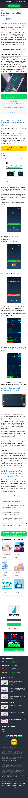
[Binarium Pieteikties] (19, 584)
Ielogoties (16, 783)
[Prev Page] (2, 598)
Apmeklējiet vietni (14, 619)
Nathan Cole (9, 19)
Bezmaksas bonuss (14, 628)
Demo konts (9, 787)
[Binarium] (14, 616)
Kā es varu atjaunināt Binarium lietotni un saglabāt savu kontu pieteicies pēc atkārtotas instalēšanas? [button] (13, 525)
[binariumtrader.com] (7, 2)
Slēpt (17, 101)
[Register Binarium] (14, 640)
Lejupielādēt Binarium (19, 790)
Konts (3, 785)
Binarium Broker (6, 779)
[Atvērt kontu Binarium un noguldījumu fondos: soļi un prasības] (19, 565)
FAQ (3, 787)
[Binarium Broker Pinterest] (24, 796)
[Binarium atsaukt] (7, 547)
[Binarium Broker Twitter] (15, 796)
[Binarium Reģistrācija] (7, 565)
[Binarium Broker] (14, 737)
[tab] (14, 500)
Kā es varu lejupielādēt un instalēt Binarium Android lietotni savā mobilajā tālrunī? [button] (14, 500)
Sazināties (14, 785)
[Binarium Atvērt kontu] (7, 584)
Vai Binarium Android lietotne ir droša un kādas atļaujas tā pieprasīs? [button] (13, 519)
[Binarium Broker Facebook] (13, 796)
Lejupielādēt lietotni (7, 783)
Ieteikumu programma (7, 790)
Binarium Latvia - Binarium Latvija (9, 793)
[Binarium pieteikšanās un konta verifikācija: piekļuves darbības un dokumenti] (19, 547)
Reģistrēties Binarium (14, 5)
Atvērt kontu (14, 624)
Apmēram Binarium (16, 779)
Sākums (2, 10)
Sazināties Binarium (6, 796)
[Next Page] (5, 598)
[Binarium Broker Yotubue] (18, 796)
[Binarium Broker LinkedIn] (20, 796)
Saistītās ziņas (6, 539)
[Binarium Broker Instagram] (22, 796)
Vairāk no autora (18, 539)
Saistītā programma (6, 781)
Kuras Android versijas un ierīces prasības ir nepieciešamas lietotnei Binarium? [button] (14, 506)
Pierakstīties (22, 783)
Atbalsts (15, 787)
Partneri (8, 785)
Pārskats (15, 781)
